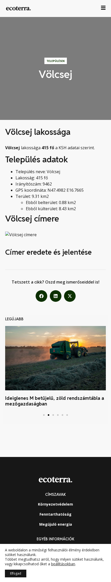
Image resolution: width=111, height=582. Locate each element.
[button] (41, 296)
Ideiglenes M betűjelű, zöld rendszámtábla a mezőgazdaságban (54, 401)
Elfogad (15, 573)
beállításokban (63, 564)
